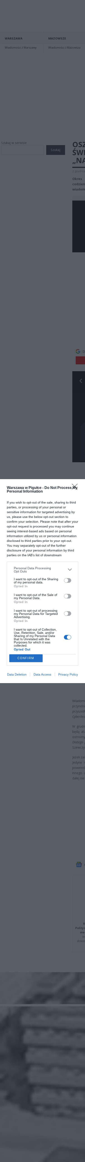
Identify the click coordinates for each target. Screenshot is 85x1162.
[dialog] (42, 581)
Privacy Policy (68, 674)
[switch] (67, 580)
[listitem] (42, 570)
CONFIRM (25, 658)
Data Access (42, 674)
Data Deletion (17, 674)
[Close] (76, 488)
